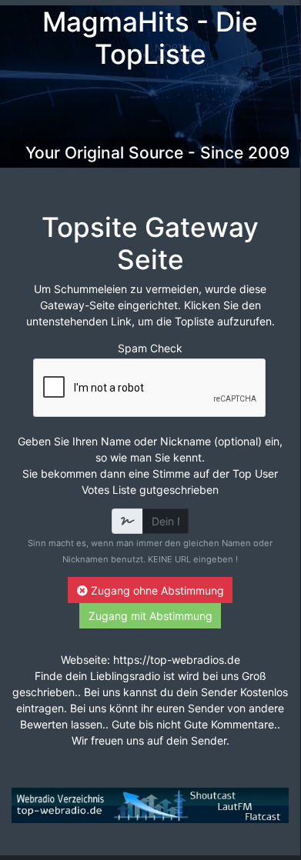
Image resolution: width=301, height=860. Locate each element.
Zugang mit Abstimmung (150, 615)
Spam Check (150, 348)
